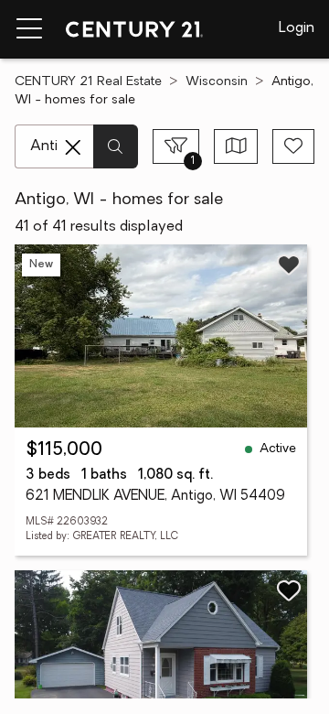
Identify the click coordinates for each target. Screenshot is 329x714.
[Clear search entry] (73, 147)
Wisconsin (217, 82)
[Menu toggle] (29, 29)
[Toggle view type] (236, 146)
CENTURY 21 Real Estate (88, 82)
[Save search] (293, 146)
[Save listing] (289, 265)
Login (296, 28)
